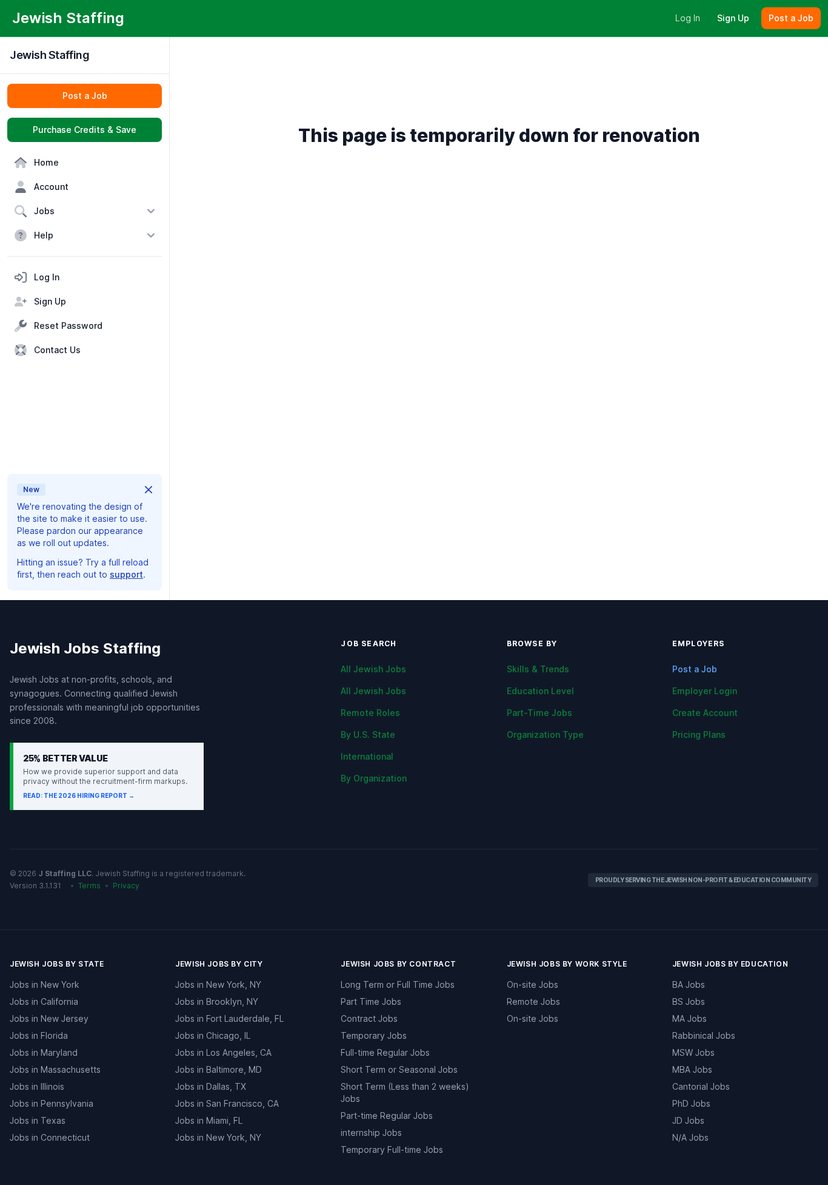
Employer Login (704, 691)
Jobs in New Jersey (49, 1018)
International (367, 756)
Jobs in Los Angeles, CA (223, 1052)
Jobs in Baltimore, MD (218, 1069)
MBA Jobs (692, 1069)
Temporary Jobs (374, 1035)
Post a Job (694, 669)
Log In (687, 18)
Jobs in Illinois (37, 1086)
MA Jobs (689, 1018)
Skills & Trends (538, 669)
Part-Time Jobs (539, 712)
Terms (89, 885)
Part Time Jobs (371, 1001)
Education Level (540, 691)
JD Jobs (688, 1120)
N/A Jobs (690, 1137)
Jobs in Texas (37, 1120)
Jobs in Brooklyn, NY (216, 1001)
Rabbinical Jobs (703, 1035)
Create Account (705, 712)
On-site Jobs (532, 984)
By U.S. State (368, 734)
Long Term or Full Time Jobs (398, 984)
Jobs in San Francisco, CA (227, 1103)
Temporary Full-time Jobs (392, 1149)
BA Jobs (688, 984)
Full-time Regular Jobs (385, 1052)
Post (791, 18)
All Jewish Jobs (373, 669)
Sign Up (733, 18)
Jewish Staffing (49, 55)
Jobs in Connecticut (50, 1137)
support (126, 574)
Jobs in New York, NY (218, 984)
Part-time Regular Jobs (387, 1115)
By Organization (374, 778)
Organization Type (545, 734)
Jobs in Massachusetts (55, 1069)
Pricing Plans (699, 734)
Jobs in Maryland (44, 1052)
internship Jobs (371, 1132)
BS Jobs (688, 1001)
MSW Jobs (693, 1052)
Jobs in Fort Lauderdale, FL (229, 1018)
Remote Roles (370, 712)
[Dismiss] (148, 490)
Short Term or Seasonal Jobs (399, 1069)
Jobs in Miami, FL (208, 1120)
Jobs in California (44, 1001)
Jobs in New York (44, 984)
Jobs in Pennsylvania (51, 1103)
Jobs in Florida (39, 1035)
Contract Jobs (369, 1018)
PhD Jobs (691, 1103)
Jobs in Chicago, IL (212, 1035)
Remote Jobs (533, 1001)
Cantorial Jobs (701, 1086)
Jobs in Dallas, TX (210, 1086)
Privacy (126, 885)
